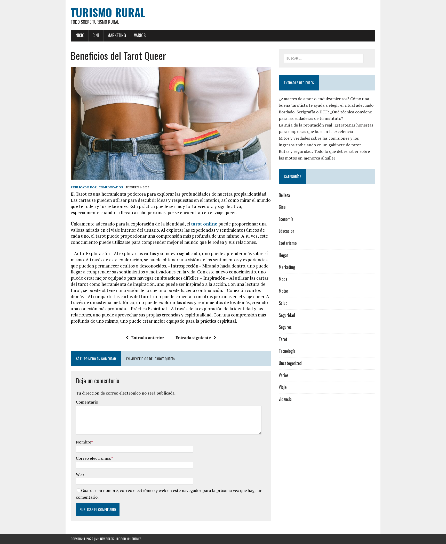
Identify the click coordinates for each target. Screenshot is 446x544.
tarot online (204, 224)
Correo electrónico (93, 458)
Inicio (79, 35)
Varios (140, 35)
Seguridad (287, 315)
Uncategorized (290, 363)
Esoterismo (288, 243)
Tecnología (287, 351)
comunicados (111, 187)
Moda (283, 279)
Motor (283, 291)
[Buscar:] (323, 58)
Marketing (116, 35)
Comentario (87, 402)
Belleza (284, 195)
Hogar (283, 255)
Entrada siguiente (193, 337)
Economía (286, 219)
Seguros (285, 327)
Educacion (286, 231)
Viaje (282, 387)
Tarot (283, 339)
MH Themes (134, 539)
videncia (285, 399)
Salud (283, 303)
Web (80, 474)
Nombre (83, 442)
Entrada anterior (147, 337)
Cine (95, 35)
